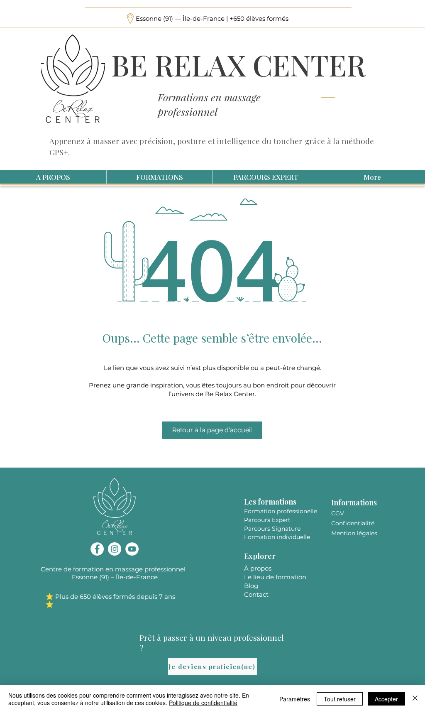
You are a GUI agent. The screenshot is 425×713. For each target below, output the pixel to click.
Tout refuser (340, 699)
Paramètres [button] (294, 699)
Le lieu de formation (275, 577)
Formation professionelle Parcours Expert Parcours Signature (280, 519)
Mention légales (354, 533)
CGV (337, 513)
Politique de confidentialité (203, 702)
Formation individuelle (277, 537)
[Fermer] (415, 698)
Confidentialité (352, 523)
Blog (251, 586)
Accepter (386, 699)
